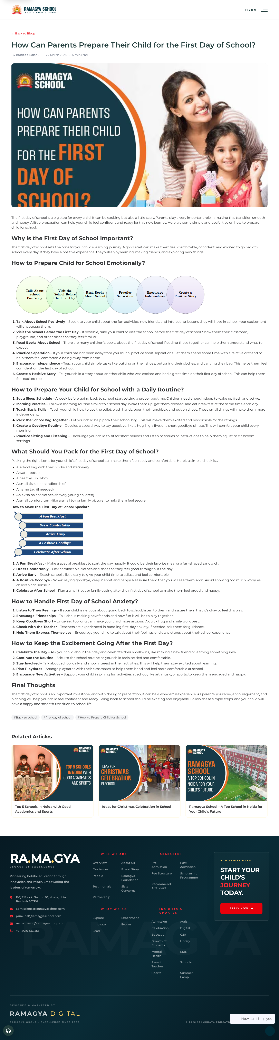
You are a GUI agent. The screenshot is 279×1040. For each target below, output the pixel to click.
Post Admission (188, 865)
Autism (185, 921)
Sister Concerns (128, 888)
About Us (128, 863)
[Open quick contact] (8, 1030)
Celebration (160, 928)
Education (159, 934)
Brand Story (130, 869)
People (98, 876)
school (157, 343)
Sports (156, 973)
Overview (100, 863)
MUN (183, 952)
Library (185, 941)
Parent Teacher (157, 964)
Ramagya (45, 1013)
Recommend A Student (161, 886)
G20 (183, 934)
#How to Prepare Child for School (102, 717)
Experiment (130, 918)
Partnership (101, 897)
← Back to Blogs (23, 33)
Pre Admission (159, 865)
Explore (98, 918)
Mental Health (157, 954)
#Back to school (25, 717)
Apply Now (239, 908)
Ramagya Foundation (129, 878)
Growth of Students (159, 943)
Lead (96, 931)
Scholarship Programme (189, 875)
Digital (185, 928)
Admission (159, 921)
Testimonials (102, 886)
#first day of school (57, 717)
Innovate (99, 924)
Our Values (100, 869)
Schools (186, 962)
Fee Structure (162, 873)
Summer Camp (186, 975)
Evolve (126, 924)
